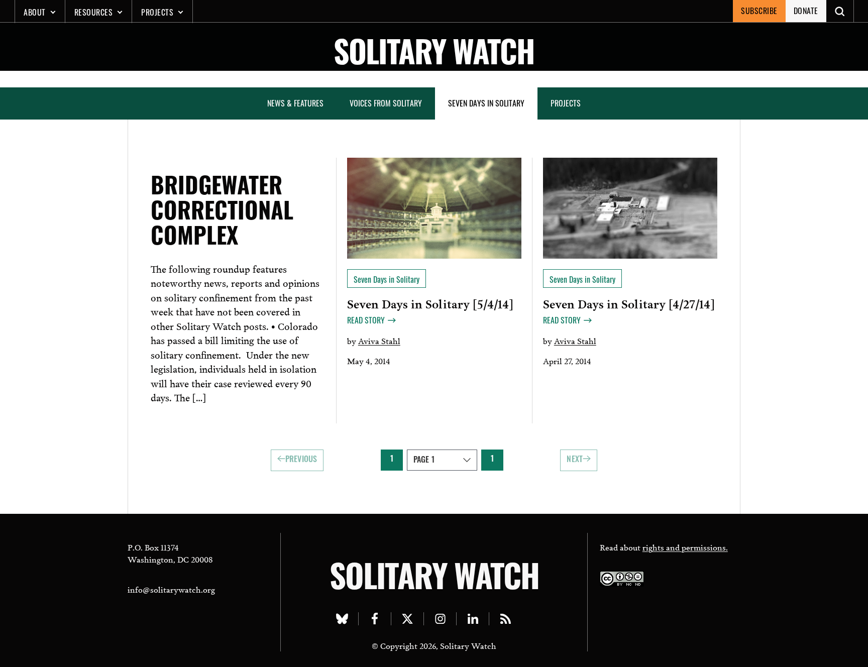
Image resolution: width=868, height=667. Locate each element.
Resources (93, 12)
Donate (806, 11)
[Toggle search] (840, 11)
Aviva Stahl (379, 340)
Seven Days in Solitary (486, 103)
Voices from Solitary (386, 103)
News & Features (295, 103)
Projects (157, 12)
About (35, 12)
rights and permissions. (685, 546)
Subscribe (759, 11)
